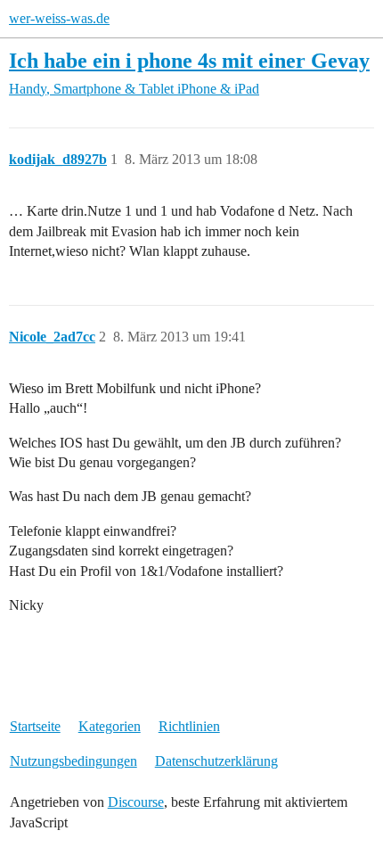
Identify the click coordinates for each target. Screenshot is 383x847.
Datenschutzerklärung (216, 761)
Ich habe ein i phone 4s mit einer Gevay (189, 60)
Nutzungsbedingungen (73, 761)
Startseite (35, 726)
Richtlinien (189, 726)
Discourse (136, 802)
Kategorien (109, 726)
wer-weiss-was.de (59, 18)
